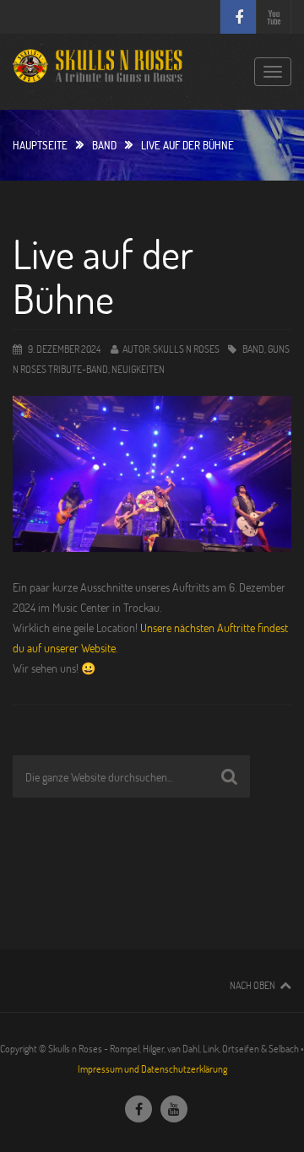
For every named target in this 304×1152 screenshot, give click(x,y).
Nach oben (252, 985)
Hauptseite (40, 145)
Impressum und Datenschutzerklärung (152, 1068)
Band (104, 145)
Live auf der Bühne (103, 275)
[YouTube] (173, 1108)
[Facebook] (138, 1108)
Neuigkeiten (138, 369)
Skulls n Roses (186, 348)
